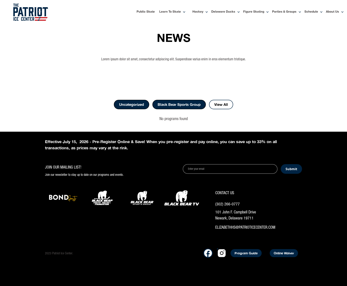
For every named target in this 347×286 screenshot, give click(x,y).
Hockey (197, 11)
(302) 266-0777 (227, 204)
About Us (332, 11)
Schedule (311, 11)
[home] (30, 12)
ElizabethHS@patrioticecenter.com (245, 227)
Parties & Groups (284, 11)
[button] (171, 12)
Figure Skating (253, 11)
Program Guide (246, 253)
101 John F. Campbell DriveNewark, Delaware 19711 (235, 215)
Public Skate (146, 11)
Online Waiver (284, 253)
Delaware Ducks (223, 11)
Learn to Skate (170, 11)
